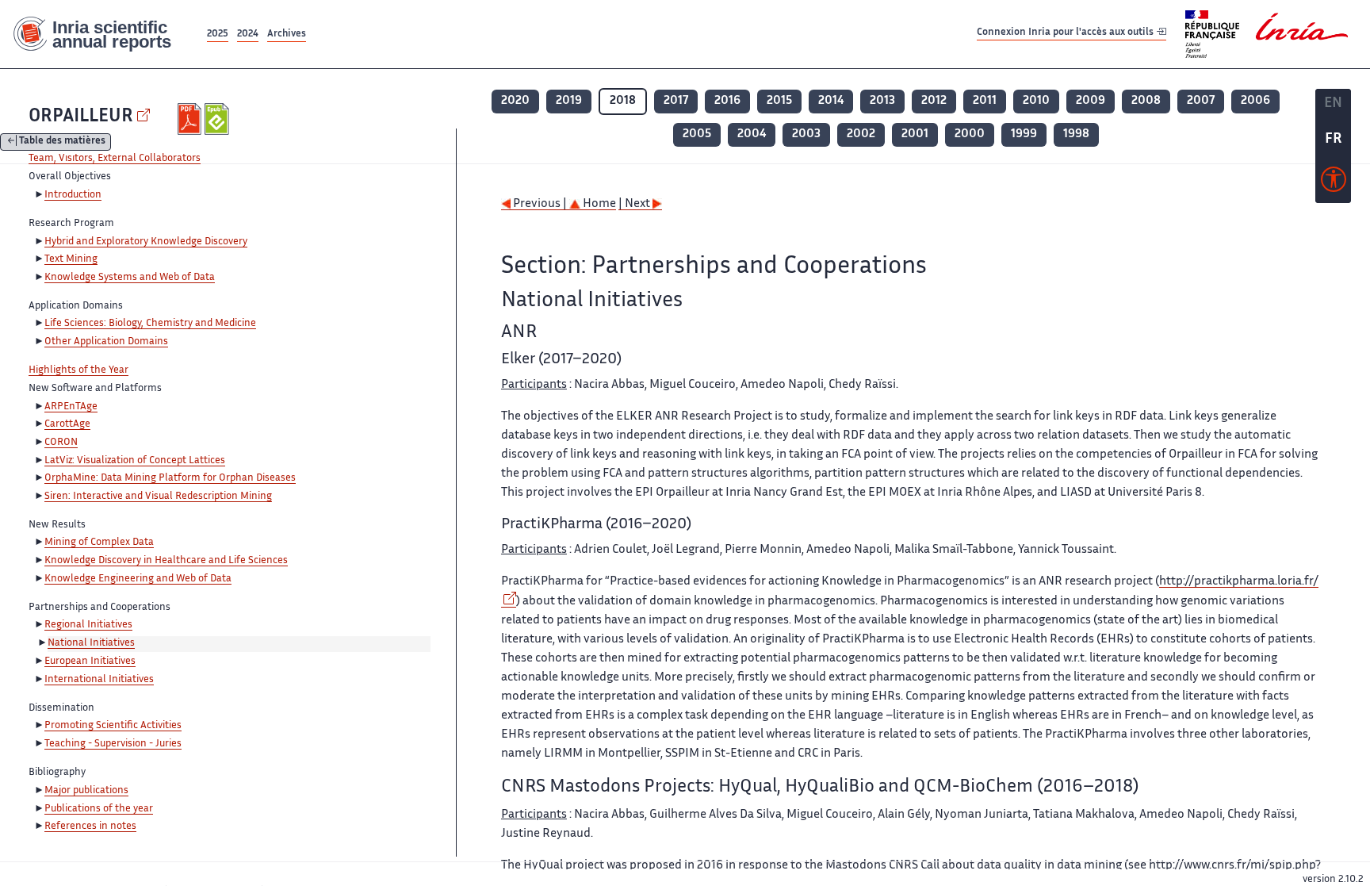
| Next (635, 204)
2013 (882, 101)
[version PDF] (191, 119)
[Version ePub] (218, 119)
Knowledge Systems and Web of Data (129, 277)
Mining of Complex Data (99, 542)
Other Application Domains (106, 342)
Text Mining (71, 259)
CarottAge (67, 424)
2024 (247, 34)
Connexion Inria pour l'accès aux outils (1066, 33)
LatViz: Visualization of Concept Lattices (134, 461)
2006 (1255, 101)
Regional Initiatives (88, 625)
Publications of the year (98, 809)
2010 (1036, 101)
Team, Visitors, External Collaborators (115, 158)
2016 (727, 101)
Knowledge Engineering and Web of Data (138, 579)
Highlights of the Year (78, 370)
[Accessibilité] (1333, 183)
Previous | (540, 204)
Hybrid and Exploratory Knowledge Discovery (145, 242)
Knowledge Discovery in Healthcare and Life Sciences (166, 561)
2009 (1090, 101)
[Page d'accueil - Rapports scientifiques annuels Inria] (102, 34)
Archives (286, 34)
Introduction (72, 195)
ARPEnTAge (71, 407)
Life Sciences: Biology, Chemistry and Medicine (150, 323)
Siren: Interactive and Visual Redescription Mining (158, 496)
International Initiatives (99, 680)
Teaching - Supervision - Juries (113, 744)
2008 (1146, 101)
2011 (985, 101)
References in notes (90, 826)
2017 (676, 101)
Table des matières (62, 142)
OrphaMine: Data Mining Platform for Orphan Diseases (170, 478)
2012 (934, 101)
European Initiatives (90, 661)
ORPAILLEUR (81, 117)
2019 (569, 101)
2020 (515, 101)
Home (598, 204)
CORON (61, 442)
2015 (779, 101)
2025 (217, 34)
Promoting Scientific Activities (113, 726)
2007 (1201, 101)
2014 (831, 101)
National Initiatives (91, 643)
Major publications (86, 791)
